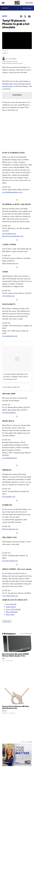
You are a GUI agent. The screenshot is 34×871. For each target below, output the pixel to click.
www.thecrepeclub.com (10, 560)
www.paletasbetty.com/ (9, 336)
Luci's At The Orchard (13, 609)
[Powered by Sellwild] (29, 742)
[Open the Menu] (3, 2)
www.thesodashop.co (9, 412)
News (4, 16)
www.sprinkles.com (8, 496)
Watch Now (29, 2)
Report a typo (6, 621)
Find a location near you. (10, 529)
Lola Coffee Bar (11, 604)
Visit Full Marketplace (26, 633)
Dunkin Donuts (11, 607)
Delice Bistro (10, 614)
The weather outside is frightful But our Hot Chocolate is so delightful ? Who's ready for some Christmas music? (15, 376)
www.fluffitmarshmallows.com (12, 192)
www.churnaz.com (8, 296)
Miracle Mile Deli (12, 612)
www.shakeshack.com (9, 458)
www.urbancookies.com (10, 595)
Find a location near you (10, 263)
